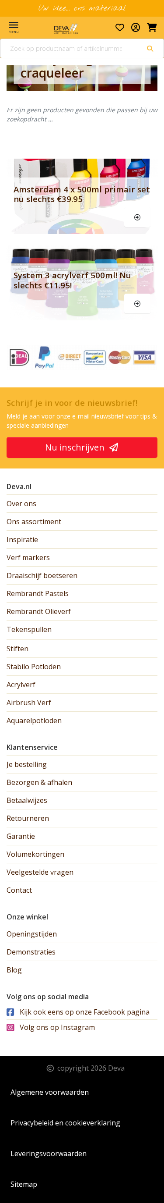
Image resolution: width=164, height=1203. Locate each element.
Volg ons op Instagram (56, 1027)
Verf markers (28, 557)
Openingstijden (32, 934)
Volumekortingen (35, 854)
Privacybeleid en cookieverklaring (65, 1123)
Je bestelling (27, 764)
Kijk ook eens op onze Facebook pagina (84, 1012)
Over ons (21, 503)
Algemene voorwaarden (49, 1092)
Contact (19, 890)
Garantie (21, 836)
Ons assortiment (34, 521)
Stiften (17, 648)
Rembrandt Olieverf (39, 611)
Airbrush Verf (29, 702)
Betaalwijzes (27, 800)
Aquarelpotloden (34, 720)
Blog (14, 970)
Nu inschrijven (76, 447)
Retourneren (28, 818)
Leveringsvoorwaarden (48, 1153)
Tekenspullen (29, 629)
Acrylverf (21, 684)
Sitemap (23, 1184)
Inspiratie (22, 539)
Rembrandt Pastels (38, 593)
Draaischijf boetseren (42, 575)
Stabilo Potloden (34, 666)
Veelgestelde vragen (40, 872)
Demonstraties (31, 952)
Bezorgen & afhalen (39, 782)
